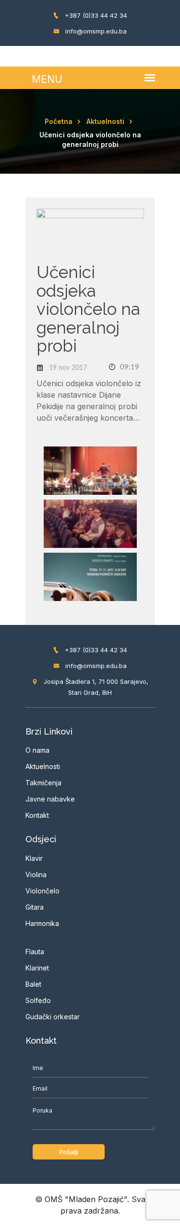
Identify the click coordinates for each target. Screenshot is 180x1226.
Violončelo (42, 891)
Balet (33, 984)
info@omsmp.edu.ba (95, 31)
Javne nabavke (50, 799)
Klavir (34, 858)
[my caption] (90, 470)
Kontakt (37, 815)
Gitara (34, 907)
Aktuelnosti (105, 121)
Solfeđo (38, 1000)
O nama (37, 750)
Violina (36, 874)
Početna (58, 121)
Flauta (34, 951)
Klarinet (37, 968)
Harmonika (42, 923)
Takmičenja (43, 783)
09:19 (128, 367)
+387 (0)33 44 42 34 (95, 15)
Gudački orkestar (52, 1017)
